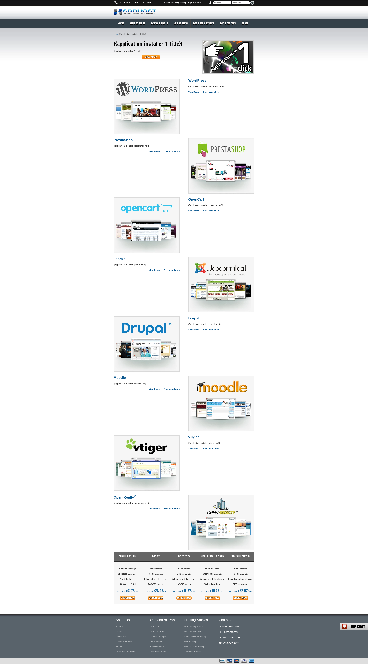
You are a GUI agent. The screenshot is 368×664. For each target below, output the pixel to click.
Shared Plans (137, 23)
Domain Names (159, 23)
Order (244, 23)
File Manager (156, 641)
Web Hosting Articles (193, 626)
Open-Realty (125, 497)
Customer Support (124, 641)
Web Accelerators (158, 651)
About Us (120, 626)
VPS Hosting (181, 23)
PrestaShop (123, 140)
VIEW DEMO (151, 57)
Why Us (119, 631)
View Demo (193, 92)
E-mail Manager (157, 646)
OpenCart (196, 199)
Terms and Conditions (125, 651)
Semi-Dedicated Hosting (195, 636)
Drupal (193, 318)
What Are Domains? (193, 631)
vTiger (193, 437)
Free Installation (211, 92)
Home (121, 23)
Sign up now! (194, 2)
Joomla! (120, 259)
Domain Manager (158, 636)
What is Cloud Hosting (194, 646)
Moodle (120, 378)
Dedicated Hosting (203, 23)
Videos (119, 646)
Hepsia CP (155, 626)
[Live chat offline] (354, 626)
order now (128, 598)
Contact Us (121, 636)
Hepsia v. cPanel (157, 631)
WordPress (197, 80)
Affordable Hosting (192, 651)
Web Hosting (190, 641)
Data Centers (228, 23)
